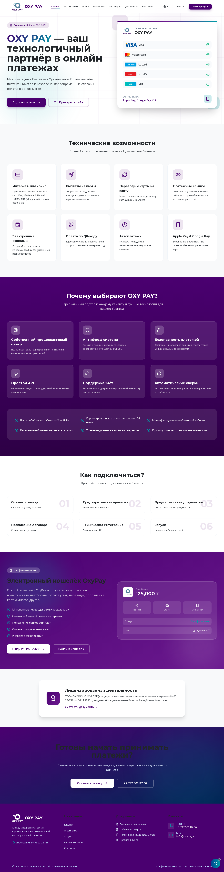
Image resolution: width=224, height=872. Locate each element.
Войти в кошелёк (71, 649)
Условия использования (198, 866)
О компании (71, 6)
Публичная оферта (130, 829)
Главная (55, 6)
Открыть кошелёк (26, 649)
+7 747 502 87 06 (135, 783)
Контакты (147, 6)
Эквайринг (99, 6)
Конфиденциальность (168, 866)
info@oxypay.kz (185, 836)
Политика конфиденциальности (137, 834)
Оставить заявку (89, 783)
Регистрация (200, 6)
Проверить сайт (71, 102)
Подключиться (23, 102)
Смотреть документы (79, 707)
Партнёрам (115, 6)
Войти (180, 6)
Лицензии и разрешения (133, 824)
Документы (131, 6)
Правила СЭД (127, 839)
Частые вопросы (73, 842)
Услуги (85, 6)
